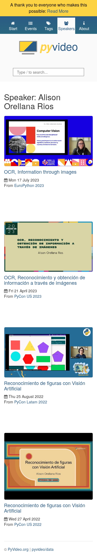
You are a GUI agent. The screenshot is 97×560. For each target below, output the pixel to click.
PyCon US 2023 (27, 296)
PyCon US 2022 (27, 524)
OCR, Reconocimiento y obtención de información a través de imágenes (44, 280)
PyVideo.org (18, 549)
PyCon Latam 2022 (30, 401)
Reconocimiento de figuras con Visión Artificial (44, 507)
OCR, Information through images (40, 171)
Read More (57, 11)
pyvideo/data (43, 549)
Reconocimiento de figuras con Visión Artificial (44, 385)
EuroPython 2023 (29, 185)
